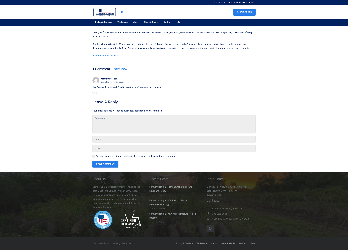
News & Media (227, 243)
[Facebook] (122, 12)
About (214, 243)
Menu (253, 243)
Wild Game (201, 243)
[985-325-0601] (209, 214)
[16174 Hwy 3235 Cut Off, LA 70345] (209, 219)
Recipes (243, 243)
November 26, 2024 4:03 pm (112, 82)
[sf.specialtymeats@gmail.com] (209, 208)
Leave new (120, 69)
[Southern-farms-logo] (104, 12)
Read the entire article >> (105, 55)
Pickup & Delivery (184, 243)
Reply (94, 93)
